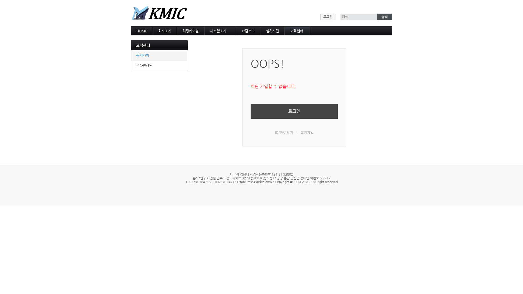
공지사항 (142, 55)
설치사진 (272, 31)
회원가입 (307, 132)
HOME (141, 31)
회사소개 (164, 31)
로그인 (327, 17)
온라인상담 (144, 65)
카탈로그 (248, 31)
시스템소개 (218, 31)
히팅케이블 (191, 31)
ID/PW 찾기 (284, 132)
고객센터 (296, 31)
